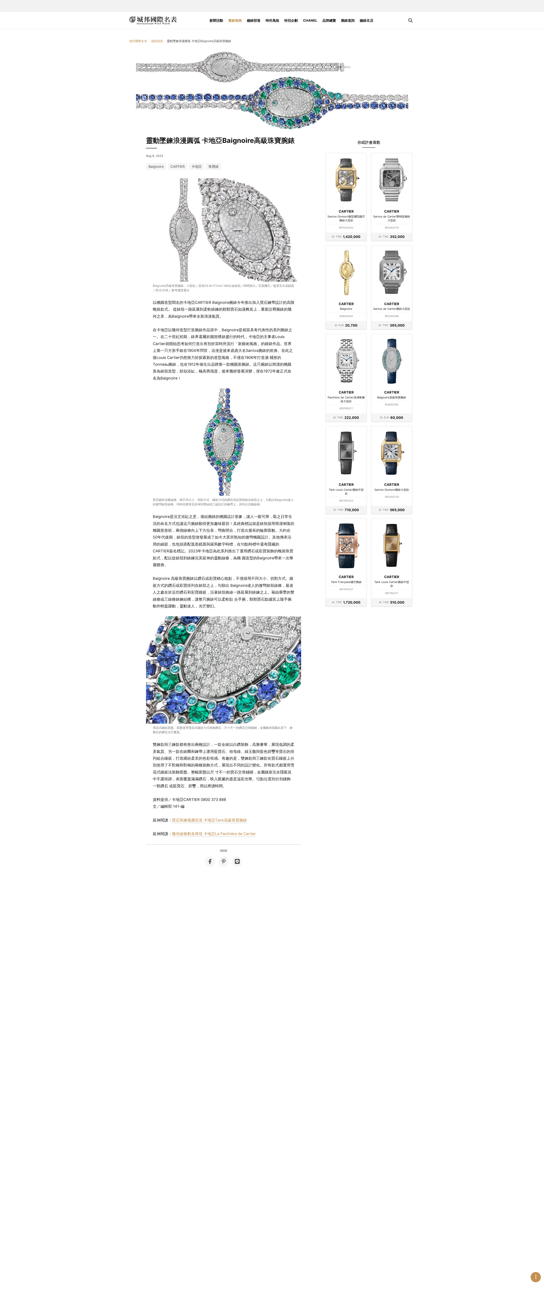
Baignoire (156, 166)
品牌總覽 (329, 20)
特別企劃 (291, 20)
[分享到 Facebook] (210, 862)
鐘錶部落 (254, 20)
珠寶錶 (213, 166)
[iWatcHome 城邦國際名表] (153, 20)
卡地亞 (196, 166)
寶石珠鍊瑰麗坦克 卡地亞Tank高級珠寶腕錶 (209, 820)
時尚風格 (272, 20)
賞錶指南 (235, 20)
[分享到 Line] (237, 862)
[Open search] (410, 20)
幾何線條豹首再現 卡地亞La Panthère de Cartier (214, 834)
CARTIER (177, 166)
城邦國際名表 (138, 41)
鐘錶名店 (366, 20)
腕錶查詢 (348, 20)
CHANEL (310, 20)
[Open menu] (536, 1277)
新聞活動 (216, 20)
